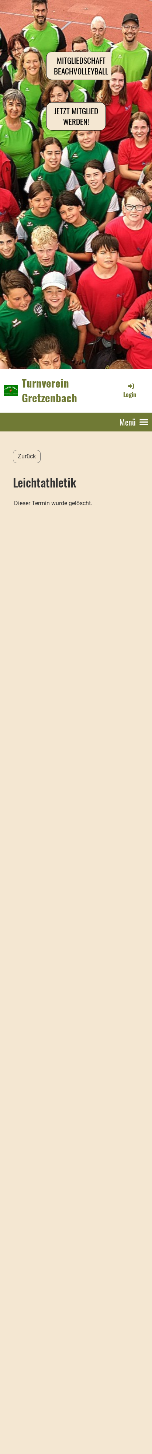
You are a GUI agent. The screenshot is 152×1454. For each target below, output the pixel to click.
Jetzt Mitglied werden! (76, 116)
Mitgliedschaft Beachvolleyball (81, 66)
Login (129, 394)
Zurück (27, 456)
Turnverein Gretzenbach (49, 390)
